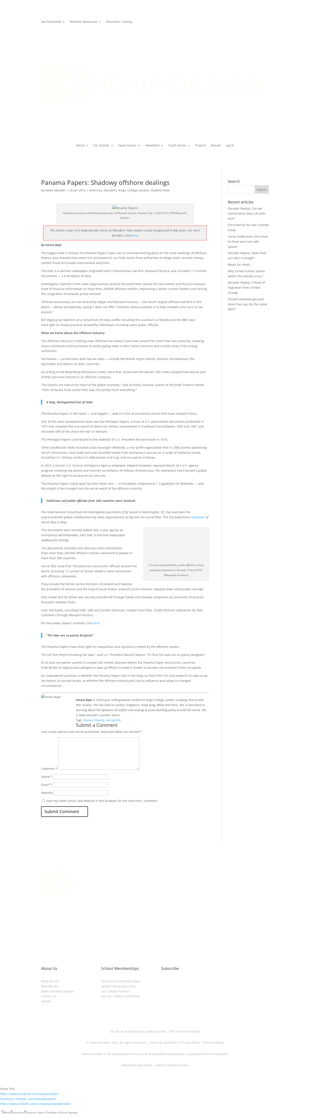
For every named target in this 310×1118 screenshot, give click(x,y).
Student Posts (160, 190)
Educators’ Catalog (119, 22)
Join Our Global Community (120, 996)
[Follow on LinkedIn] (142, 924)
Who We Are (49, 986)
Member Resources (83, 22)
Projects (200, 145)
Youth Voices (177, 145)
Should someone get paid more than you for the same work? (247, 304)
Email (46, 785)
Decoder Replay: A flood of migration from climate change (246, 287)
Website (47, 793)
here (134, 235)
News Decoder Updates (57, 991)
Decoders (110, 190)
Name (46, 777)
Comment (49, 769)
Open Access (127, 145)
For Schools (101, 145)
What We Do (49, 981)
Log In (230, 145)
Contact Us (48, 996)
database (198, 517)
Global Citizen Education (118, 986)
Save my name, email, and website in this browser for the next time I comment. (102, 801)
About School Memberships (120, 981)
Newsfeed (152, 145)
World (7, 1112)
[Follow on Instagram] (150, 924)
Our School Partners (115, 991)
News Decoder (55, 190)
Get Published (51, 22)
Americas (95, 190)
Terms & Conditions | (165, 1043)
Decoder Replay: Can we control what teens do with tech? (247, 213)
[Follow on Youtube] (167, 924)
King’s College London (133, 190)
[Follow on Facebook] (159, 924)
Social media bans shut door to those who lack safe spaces (248, 241)
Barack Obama (94, 720)
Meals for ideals (239, 265)
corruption (113, 720)
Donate (216, 145)
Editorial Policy (213, 1043)
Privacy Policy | (191, 1043)
